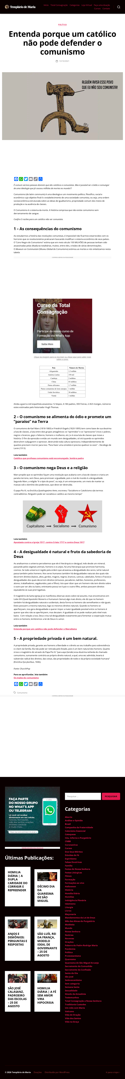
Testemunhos (72, 997)
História (69, 889)
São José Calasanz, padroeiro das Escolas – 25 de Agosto (17, 997)
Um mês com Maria (75, 1007)
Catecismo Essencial (75, 831)
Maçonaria (70, 914)
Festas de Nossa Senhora (77, 869)
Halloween (70, 886)
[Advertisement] (62, 158)
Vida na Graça (72, 1021)
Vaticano (69, 1011)
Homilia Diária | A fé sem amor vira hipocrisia (46, 995)
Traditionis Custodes (75, 1004)
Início (46, 5)
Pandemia (70, 949)
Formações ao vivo (74, 883)
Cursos (97, 8)
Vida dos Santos (73, 1018)
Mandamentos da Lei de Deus (80, 917)
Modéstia (69, 924)
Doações (38, 1072)
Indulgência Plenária (75, 900)
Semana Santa (72, 987)
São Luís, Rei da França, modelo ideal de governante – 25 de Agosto (47, 944)
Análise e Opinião (74, 820)
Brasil (68, 824)
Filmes (68, 876)
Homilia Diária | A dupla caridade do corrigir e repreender (17, 881)
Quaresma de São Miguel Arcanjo (82, 962)
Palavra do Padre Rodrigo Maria (81, 945)
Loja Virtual (87, 5)
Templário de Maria (21, 1072)
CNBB (68, 841)
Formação (70, 879)
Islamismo (70, 903)
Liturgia (69, 907)
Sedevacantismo (73, 980)
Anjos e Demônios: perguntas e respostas (17, 939)
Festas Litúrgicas (73, 872)
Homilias (69, 896)
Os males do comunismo (26, 677)
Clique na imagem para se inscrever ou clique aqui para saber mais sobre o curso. (62, 358)
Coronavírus (71, 844)
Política (62, 24)
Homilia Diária (72, 893)
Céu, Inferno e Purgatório (78, 837)
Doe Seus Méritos (74, 851)
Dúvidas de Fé (72, 855)
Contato (106, 8)
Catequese (70, 834)
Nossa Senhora (72, 931)
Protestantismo (73, 955)
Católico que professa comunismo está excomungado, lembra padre (49, 458)
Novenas (69, 938)
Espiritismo (71, 858)
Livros (68, 910)
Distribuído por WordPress (57, 1072)
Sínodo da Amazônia (75, 994)
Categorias (75, 5)
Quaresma (70, 959)
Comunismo (22, 692)
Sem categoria (72, 983)
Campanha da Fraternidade (79, 827)
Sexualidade (71, 990)
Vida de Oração (73, 1014)
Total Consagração (59, 5)
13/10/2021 (64, 61)
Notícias (69, 935)
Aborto (68, 817)
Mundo (68, 928)
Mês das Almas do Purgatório (80, 921)
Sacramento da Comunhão (78, 966)
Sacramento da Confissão (78, 969)
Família (68, 865)
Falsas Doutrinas (73, 862)
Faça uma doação (102, 5)
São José (69, 976)
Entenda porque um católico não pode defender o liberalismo (45, 629)
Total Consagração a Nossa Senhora (83, 1000)
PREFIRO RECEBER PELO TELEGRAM (32, 848)
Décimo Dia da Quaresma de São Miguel (46, 893)
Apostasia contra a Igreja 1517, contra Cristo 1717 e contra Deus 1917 (49, 542)
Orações (69, 942)
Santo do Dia (71, 973)
